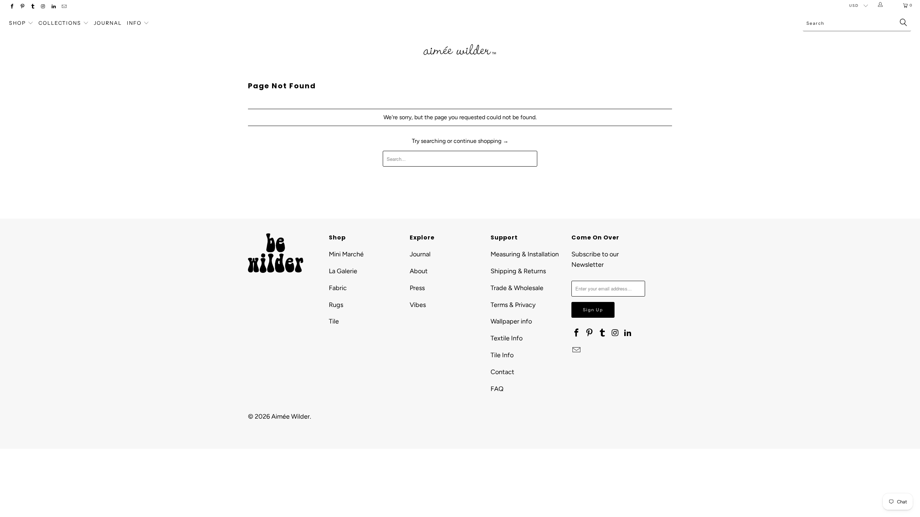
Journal (108, 23)
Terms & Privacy (513, 305)
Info (134, 23)
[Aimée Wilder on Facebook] (11, 7)
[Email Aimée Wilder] (63, 7)
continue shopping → (481, 141)
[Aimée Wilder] (460, 41)
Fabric (338, 288)
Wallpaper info (511, 321)
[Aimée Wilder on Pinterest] (22, 7)
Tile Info (502, 355)
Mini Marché (346, 254)
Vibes (418, 305)
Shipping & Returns (518, 271)
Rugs (336, 305)
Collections (60, 23)
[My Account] (881, 5)
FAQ (497, 389)
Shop (17, 23)
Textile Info (507, 338)
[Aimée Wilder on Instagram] (43, 7)
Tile (334, 321)
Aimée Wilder (290, 416)
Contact (502, 372)
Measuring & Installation (525, 254)
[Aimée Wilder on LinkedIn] (53, 7)
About (419, 271)
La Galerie (343, 271)
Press (417, 288)
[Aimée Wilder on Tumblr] (32, 7)
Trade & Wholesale (517, 288)
